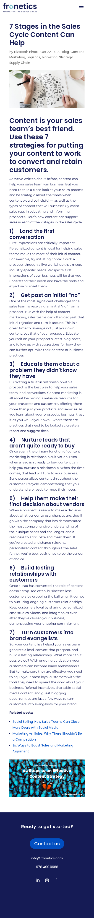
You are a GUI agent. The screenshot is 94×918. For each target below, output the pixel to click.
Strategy (66, 57)
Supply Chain (19, 62)
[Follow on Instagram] (47, 880)
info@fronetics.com (47, 858)
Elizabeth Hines (26, 51)
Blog (65, 51)
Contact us (47, 843)
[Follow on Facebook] (56, 880)
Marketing (49, 57)
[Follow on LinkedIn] (38, 880)
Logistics (33, 57)
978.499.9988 (47, 867)
